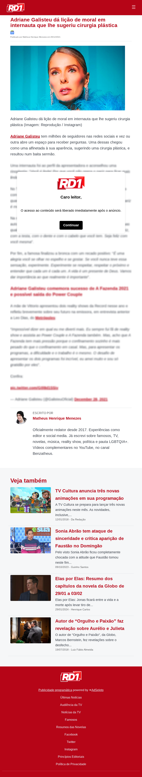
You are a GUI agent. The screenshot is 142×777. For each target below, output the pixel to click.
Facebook (71, 734)
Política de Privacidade (71, 764)
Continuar (71, 225)
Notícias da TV (71, 712)
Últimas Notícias (71, 697)
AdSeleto (97, 690)
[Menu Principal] (133, 7)
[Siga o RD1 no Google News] (12, 32)
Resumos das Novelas (71, 727)
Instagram (71, 749)
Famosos (71, 719)
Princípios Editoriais (71, 756)
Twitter (71, 741)
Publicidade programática (55, 690)
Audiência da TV (71, 704)
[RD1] (16, 7)
